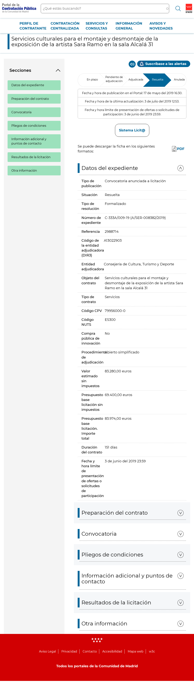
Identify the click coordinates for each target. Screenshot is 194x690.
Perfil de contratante (33, 25)
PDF (181, 149)
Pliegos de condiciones (28, 125)
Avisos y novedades (161, 25)
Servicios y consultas (97, 25)
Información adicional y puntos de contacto (28, 141)
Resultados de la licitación (31, 157)
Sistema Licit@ (132, 130)
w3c (152, 651)
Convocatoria (21, 112)
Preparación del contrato (30, 99)
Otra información (24, 170)
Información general (129, 25)
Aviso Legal (47, 651)
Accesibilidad (112, 651)
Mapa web (135, 651)
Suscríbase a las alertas (165, 64)
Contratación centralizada (65, 25)
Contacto (90, 651)
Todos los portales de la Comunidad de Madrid (97, 666)
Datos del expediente (27, 85)
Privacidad (69, 651)
